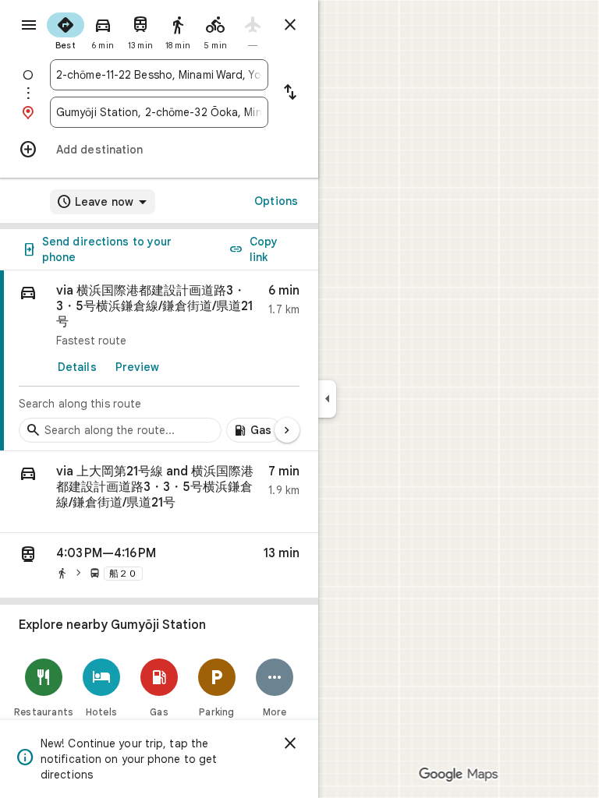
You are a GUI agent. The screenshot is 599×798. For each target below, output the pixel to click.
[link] (159, 360)
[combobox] (159, 74)
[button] (159, 492)
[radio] (65, 29)
